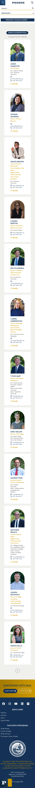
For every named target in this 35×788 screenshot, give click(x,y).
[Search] (32, 2)
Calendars (3, 713)
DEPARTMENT (5, 13)
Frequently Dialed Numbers (17, 20)
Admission (4, 715)
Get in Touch (24, 691)
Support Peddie (5, 720)
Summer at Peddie (6, 731)
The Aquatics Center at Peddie (9, 736)
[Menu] (2, 2)
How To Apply (9, 691)
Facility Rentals (5, 729)
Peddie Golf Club (5, 734)
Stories (3, 718)
